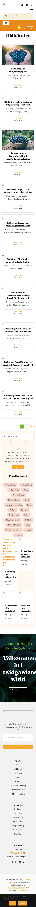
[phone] (23, 862)
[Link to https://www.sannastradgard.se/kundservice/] (19, 27)
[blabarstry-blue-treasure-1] (3, 97)
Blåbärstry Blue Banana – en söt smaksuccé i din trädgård (18, 330)
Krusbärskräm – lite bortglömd (11, 608)
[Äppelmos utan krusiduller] (26, 593)
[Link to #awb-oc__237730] (31, 9)
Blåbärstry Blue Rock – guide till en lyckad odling (18, 260)
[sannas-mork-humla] (12, 4)
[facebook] (12, 862)
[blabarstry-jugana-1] (3, 185)
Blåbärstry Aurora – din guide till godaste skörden (18, 224)
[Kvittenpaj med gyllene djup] (10, 539)
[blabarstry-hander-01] (18, 46)
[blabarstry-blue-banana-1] (3, 324)
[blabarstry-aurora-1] (3, 218)
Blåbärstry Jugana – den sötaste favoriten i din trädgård (18, 190)
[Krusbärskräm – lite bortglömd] (10, 593)
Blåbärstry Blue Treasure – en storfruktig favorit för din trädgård (18, 295)
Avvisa (22, 903)
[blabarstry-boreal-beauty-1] (3, 357)
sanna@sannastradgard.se (18, 856)
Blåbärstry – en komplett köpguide (18, 70)
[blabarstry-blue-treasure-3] (3, 288)
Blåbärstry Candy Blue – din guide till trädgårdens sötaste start (18, 156)
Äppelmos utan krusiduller (26, 608)
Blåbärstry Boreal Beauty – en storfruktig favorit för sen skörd (18, 363)
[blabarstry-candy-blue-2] (18, 131)
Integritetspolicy (12, 888)
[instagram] (16, 862)
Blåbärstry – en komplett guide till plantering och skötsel (18, 103)
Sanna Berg (18, 85)
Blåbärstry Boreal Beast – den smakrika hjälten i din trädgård (18, 397)
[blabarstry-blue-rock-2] (3, 254)
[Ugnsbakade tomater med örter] (26, 539)
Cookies (22, 888)
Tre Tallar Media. (22, 890)
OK (12, 903)
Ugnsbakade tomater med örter (27, 554)
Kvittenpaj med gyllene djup (10, 574)
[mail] (20, 862)
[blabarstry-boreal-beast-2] (3, 391)
